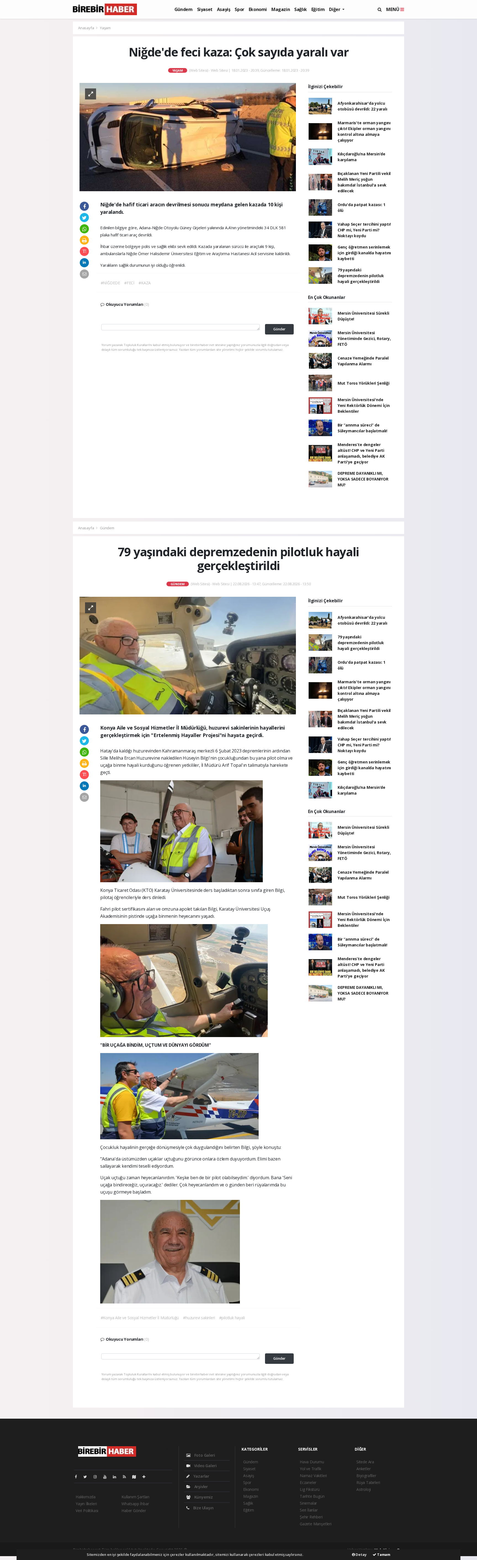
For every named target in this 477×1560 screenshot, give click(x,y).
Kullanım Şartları (135, 1496)
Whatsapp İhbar (135, 1503)
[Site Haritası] (136, 1476)
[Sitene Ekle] (146, 1476)
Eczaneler (308, 1482)
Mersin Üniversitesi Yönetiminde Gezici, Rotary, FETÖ (364, 338)
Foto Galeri (204, 1455)
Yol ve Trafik (310, 1468)
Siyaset (205, 9)
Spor (239, 9)
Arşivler (200, 1486)
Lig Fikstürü (310, 1489)
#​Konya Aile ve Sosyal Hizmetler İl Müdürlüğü (140, 1317)
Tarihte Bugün (312, 1496)
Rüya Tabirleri (368, 1482)
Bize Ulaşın (203, 1507)
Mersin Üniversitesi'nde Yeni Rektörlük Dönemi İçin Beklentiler (364, 405)
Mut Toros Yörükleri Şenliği (363, 383)
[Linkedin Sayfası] (117, 1476)
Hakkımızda (86, 1496)
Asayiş (223, 9)
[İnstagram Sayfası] (97, 1476)
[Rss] (126, 1476)
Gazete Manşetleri (316, 1523)
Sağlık (300, 9)
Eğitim (318, 9)
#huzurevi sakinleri (199, 1317)
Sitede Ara (365, 1461)
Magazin (280, 9)
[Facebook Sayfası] (78, 1476)
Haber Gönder (133, 1510)
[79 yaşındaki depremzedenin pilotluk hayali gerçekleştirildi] (188, 655)
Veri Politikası (87, 1510)
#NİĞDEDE (110, 282)
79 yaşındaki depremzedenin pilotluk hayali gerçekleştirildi (361, 275)
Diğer (335, 9)
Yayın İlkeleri (86, 1503)
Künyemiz (203, 1497)
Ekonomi (258, 9)
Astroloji (363, 1489)
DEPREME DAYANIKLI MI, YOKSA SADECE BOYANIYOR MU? (363, 479)
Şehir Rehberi (311, 1516)
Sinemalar (308, 1503)
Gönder (279, 329)
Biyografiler (366, 1475)
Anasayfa (86, 27)
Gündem (183, 9)
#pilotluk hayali (232, 1317)
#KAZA (145, 282)
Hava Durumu (312, 1461)
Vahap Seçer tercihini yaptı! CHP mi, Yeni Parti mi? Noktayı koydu (364, 230)
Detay (361, 1554)
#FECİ (129, 282)
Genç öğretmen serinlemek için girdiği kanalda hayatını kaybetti (364, 252)
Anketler (363, 1468)
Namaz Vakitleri (313, 1475)
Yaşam (105, 27)
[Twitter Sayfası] (87, 1476)
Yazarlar (200, 1476)
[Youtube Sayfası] (107, 1476)
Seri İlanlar (309, 1510)
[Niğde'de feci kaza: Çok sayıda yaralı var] (188, 136)
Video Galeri (204, 1465)
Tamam (383, 1554)
